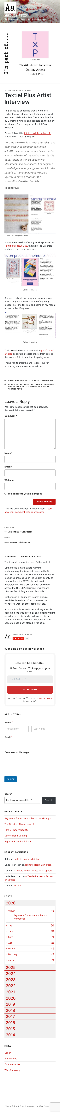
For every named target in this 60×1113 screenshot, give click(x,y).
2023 (11, 979)
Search (8, 793)
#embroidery (15, 384)
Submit (11, 779)
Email (8, 466)
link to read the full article (37, 133)
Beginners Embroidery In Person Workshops (27, 818)
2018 (10, 1010)
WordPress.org (12, 1070)
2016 (10, 1022)
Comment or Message (17, 752)
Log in (7, 1052)
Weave (17, 885)
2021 (10, 992)
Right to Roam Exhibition (17, 841)
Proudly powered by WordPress (34, 1106)
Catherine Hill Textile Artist (24, 380)
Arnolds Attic (16, 15)
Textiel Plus (15, 389)
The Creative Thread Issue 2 (19, 824)
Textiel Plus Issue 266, (16, 245)
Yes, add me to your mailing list (24, 493)
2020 (11, 998)
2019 (10, 1004)
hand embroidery (39, 387)
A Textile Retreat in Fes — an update (33, 870)
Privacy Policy (10, 1106)
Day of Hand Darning (15, 835)
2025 (10, 967)
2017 (10, 1016)
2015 (10, 1028)
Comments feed (12, 1064)
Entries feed (10, 1058)
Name (8, 453)
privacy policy (44, 698)
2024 (11, 973)
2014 (10, 1035)
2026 (11, 903)
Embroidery (48, 380)
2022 (10, 985)
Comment (10, 415)
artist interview (33, 384)
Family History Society (16, 829)
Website (9, 480)
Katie (28, 90)
